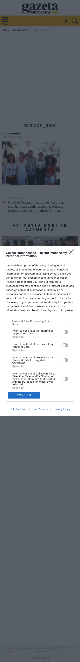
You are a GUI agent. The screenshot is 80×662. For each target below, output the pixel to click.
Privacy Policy (62, 409)
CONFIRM (24, 395)
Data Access (40, 409)
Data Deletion (18, 409)
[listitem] (40, 322)
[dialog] (40, 331)
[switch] (65, 332)
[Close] (72, 253)
